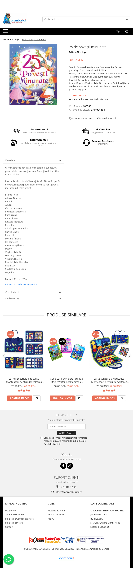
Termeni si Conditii (14, 514)
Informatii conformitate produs (21, 284)
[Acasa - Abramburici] (20, 19)
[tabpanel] (33, 74)
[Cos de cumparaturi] (126, 31)
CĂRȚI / (16, 39)
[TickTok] (70, 466)
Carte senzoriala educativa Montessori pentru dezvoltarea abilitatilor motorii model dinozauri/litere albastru (109, 380)
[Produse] (6, 32)
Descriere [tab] (10, 160)
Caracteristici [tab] (12, 292)
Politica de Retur (56, 514)
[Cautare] (127, 19)
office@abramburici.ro (68, 492)
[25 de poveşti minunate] (33, 74)
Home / (7, 39)
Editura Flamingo (78, 52)
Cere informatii (108, 118)
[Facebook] (63, 466)
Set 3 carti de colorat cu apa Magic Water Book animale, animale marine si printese (66, 380)
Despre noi (10, 510)
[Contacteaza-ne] (118, 31)
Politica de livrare (14, 522)
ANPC (51, 518)
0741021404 (68, 487)
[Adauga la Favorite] (37, 398)
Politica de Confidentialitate (19, 518)
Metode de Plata (56, 510)
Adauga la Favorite (82, 118)
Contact (9, 526)
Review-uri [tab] (12, 298)
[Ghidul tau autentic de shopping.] (66, 558)
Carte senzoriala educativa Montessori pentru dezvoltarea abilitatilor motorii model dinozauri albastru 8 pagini (24, 380)
